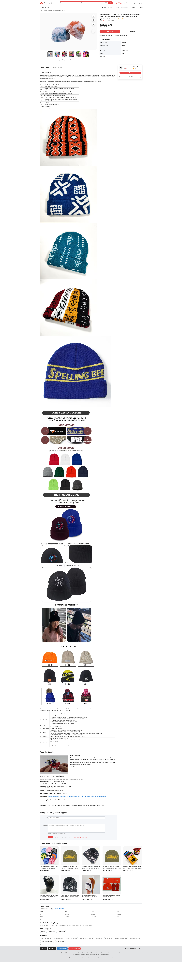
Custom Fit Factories (58, 938)
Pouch (41, 911)
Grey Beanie (43, 931)
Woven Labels (59, 796)
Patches (50, 796)
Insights (120, 952)
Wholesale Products (91, 952)
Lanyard (70, 796)
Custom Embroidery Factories (86, 938)
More (41, 944)
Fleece (118, 916)
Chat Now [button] (132, 31)
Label (41, 914)
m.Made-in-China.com (94, 954)
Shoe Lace (119, 914)
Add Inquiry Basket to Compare (68, 60)
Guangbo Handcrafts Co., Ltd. (109, 18)
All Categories (45, 7)
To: (47, 821)
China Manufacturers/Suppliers (80, 952)
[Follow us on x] (133, 948)
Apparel (67, 916)
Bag (66, 911)
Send (50, 837)
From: (46, 817)
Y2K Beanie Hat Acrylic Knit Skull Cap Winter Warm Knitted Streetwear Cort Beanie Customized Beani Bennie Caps (69, 868)
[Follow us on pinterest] (139, 948)
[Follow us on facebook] (131, 948)
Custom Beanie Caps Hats (121, 938)
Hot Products (62, 952)
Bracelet (104, 796)
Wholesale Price (99, 952)
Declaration (106, 957)
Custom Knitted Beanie (135, 938)
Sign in (140, 3)
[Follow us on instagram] (135, 948)
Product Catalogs (60, 908)
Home (41, 10)
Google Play (52, 948)
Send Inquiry (110, 31)
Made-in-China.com (85, 954)
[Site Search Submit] (110, 2)
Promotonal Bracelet (92, 796)
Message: (45, 825)
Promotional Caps (82, 796)
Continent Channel (107, 952)
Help (117, 7)
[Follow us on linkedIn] (141, 948)
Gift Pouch (74, 796)
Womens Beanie (52, 931)
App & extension (124, 7)
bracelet (41, 916)
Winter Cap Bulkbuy (60, 941)
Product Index (115, 952)
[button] (106, 2)
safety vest (93, 916)
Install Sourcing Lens (75, 948)
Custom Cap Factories (46, 938)
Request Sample (123, 35)
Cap (92, 911)
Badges (54, 796)
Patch (118, 911)
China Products (69, 952)
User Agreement (99, 957)
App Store (43, 948)
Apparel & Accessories (49, 10)
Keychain (99, 796)
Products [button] (62, 3)
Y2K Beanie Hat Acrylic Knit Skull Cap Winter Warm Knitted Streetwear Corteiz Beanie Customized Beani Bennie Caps (111, 868)
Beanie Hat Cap (108, 938)
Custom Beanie (99, 938)
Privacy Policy (112, 957)
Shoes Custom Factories (71, 938)
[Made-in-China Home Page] (47, 2)
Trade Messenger (62, 948)
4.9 (126, 68)
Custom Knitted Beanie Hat (47, 941)
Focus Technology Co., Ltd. (81, 957)
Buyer (109, 7)
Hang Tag (65, 796)
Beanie (62, 10)
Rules (141, 7)
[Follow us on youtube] (137, 948)
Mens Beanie (62, 931)
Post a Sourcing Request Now (79, 837)
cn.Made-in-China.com (104, 954)
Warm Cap (57, 10)
